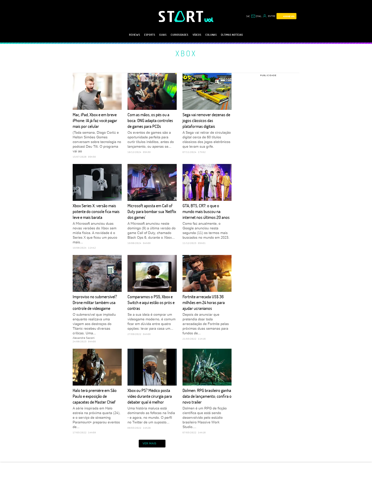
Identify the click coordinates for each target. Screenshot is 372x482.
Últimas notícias (232, 34)
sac (248, 16)
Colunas (211, 34)
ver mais (149, 443)
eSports (149, 34)
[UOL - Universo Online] (209, 19)
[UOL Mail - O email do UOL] (256, 16)
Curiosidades (179, 34)
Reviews (134, 34)
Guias (162, 34)
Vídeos (197, 34)
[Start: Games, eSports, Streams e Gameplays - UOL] (181, 16)
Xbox (186, 53)
